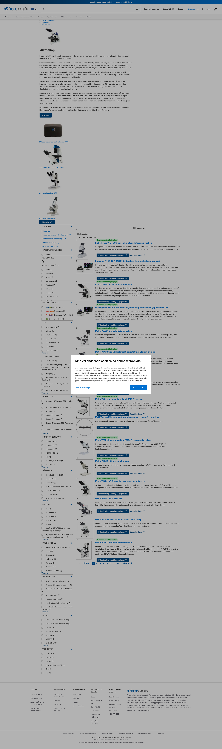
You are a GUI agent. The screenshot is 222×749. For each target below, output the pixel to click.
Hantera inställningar (82, 388)
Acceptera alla (138, 388)
